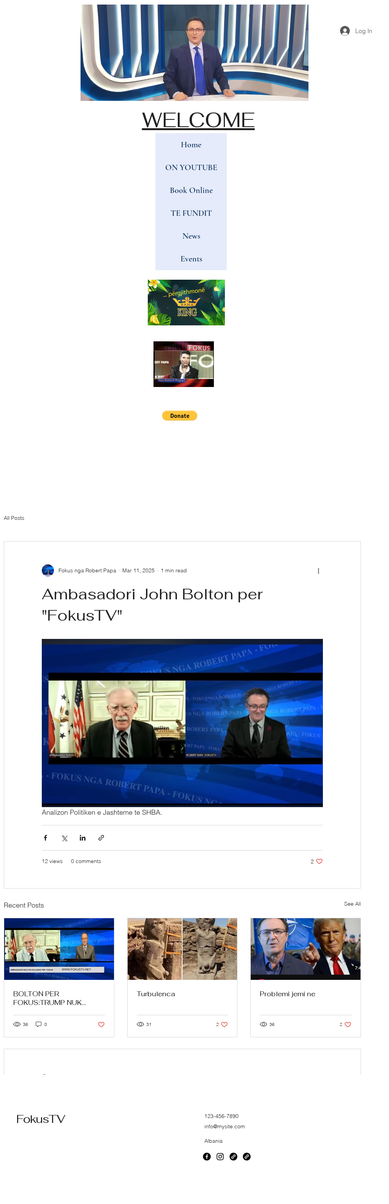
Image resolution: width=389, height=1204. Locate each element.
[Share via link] (101, 837)
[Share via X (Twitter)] (64, 837)
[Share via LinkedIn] (82, 837)
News (191, 236)
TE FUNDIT (191, 213)
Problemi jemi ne (287, 993)
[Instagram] (220, 1156)
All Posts (14, 517)
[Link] (233, 1156)
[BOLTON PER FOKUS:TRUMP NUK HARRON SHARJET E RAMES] (59, 949)
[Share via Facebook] (45, 837)
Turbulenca (156, 993)
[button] (204, 378)
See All (352, 903)
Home (191, 145)
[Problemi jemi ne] (306, 949)
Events (191, 259)
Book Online (191, 190)
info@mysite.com (224, 1126)
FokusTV (40, 1119)
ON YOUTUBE (191, 167)
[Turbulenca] (182, 949)
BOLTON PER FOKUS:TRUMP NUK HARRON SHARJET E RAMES (49, 998)
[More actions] (318, 570)
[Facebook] (207, 1156)
